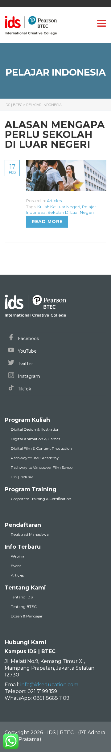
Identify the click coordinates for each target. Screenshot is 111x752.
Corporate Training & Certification (41, 498)
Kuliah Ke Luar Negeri (58, 206)
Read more (47, 221)
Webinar (18, 556)
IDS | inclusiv (22, 477)
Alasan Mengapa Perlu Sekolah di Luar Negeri (55, 134)
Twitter (25, 363)
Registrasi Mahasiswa (30, 534)
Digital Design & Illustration (35, 429)
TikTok (24, 389)
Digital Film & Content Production (41, 448)
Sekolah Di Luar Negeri (70, 212)
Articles (54, 200)
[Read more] (66, 163)
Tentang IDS (22, 597)
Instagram (28, 376)
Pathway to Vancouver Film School (42, 467)
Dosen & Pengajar (27, 616)
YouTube (27, 351)
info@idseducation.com (49, 684)
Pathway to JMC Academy (35, 458)
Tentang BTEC (24, 606)
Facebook (28, 338)
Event (16, 565)
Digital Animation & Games (35, 439)
